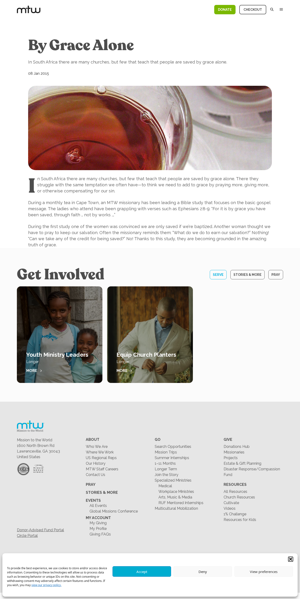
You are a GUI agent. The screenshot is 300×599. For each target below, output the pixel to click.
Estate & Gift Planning (242, 463)
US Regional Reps (101, 458)
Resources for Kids (240, 519)
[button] (290, 559)
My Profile (98, 528)
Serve (218, 275)
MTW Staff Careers (102, 469)
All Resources (235, 491)
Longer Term (166, 469)
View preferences (264, 571)
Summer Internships (172, 458)
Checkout (253, 9)
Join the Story (166, 474)
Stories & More (247, 275)
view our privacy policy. (46, 585)
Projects (231, 458)
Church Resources (239, 497)
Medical (165, 486)
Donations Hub (237, 446)
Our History (95, 463)
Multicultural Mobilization (176, 508)
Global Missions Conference (114, 511)
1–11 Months (165, 463)
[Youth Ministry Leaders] (59, 334)
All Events (98, 505)
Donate (225, 9)
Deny (203, 571)
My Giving (98, 523)
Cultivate (231, 503)
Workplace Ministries (176, 491)
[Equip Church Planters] (150, 334)
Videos (230, 508)
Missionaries (234, 452)
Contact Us (95, 474)
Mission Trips (166, 452)
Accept (141, 571)
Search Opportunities (173, 446)
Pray (275, 275)
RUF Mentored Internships (180, 503)
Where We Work (100, 452)
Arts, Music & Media (175, 497)
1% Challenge (235, 514)
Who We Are (97, 446)
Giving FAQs (100, 534)
